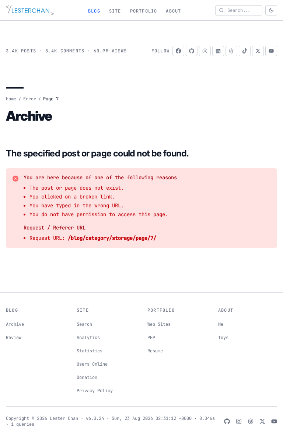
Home (11, 99)
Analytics (88, 338)
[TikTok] (245, 51)
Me (220, 324)
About (173, 11)
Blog (94, 11)
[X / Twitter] (258, 51)
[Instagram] (205, 51)
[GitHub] (192, 51)
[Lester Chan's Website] (30, 10)
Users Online (92, 364)
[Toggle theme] (271, 10)
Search (84, 324)
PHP (151, 338)
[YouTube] (271, 51)
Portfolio (143, 11)
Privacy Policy (95, 391)
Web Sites (159, 324)
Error (29, 99)
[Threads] (231, 51)
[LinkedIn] (218, 51)
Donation (87, 377)
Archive (15, 324)
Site (115, 11)
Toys (223, 338)
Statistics (89, 351)
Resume (155, 351)
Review (13, 338)
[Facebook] (178, 51)
